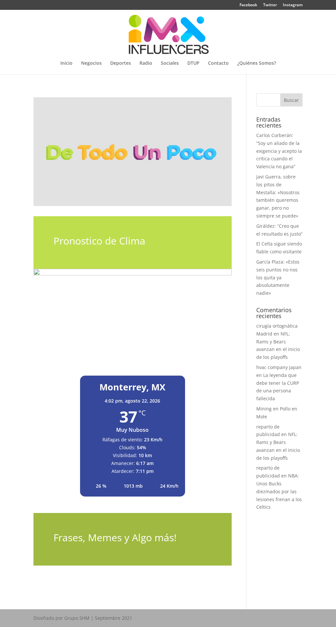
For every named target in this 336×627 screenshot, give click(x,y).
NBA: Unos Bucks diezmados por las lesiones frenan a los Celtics (279, 491)
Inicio (66, 63)
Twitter (270, 5)
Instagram (293, 5)
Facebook (248, 5)
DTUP (193, 63)
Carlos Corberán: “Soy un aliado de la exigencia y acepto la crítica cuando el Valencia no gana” (279, 151)
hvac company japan (279, 367)
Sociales (170, 63)
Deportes (120, 63)
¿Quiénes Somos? (256, 63)
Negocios (91, 63)
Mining (264, 409)
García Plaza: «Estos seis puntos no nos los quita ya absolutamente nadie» (278, 277)
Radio (145, 63)
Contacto (218, 63)
